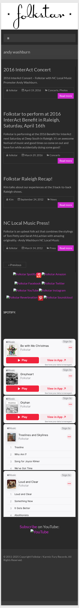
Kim (11, 199)
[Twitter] (53, 283)
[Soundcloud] (58, 297)
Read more (66, 95)
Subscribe (28, 526)
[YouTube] (25, 290)
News (53, 199)
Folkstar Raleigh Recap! (28, 179)
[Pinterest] (40, 297)
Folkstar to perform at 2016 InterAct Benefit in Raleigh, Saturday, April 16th (32, 119)
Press (53, 248)
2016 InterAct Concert (27, 69)
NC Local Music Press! (26, 223)
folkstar (13, 90)
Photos (64, 90)
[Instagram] (52, 290)
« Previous (14, 265)
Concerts (53, 90)
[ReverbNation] (21, 297)
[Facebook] (28, 283)
